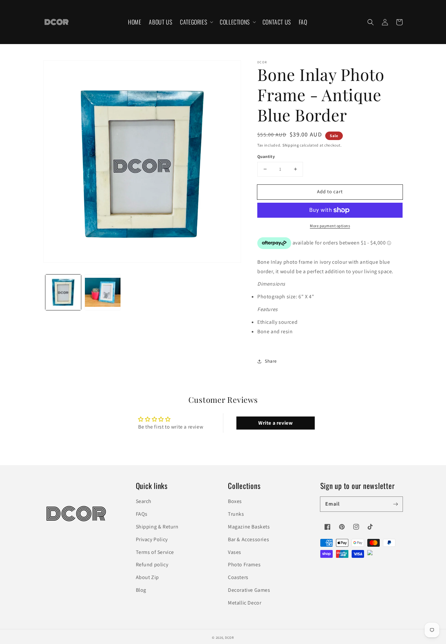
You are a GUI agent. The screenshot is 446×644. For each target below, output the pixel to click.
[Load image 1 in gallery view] (63, 292)
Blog (141, 590)
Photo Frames (244, 564)
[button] (196, 22)
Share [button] (271, 361)
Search (144, 501)
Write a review (275, 422)
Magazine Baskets (249, 526)
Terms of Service (155, 552)
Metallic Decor (244, 602)
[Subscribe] (395, 504)
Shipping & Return (157, 526)
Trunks (236, 513)
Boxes (235, 501)
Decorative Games (249, 590)
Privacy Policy (152, 539)
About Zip (147, 577)
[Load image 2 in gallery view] (103, 292)
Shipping (290, 145)
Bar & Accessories (248, 539)
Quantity (266, 156)
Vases (234, 552)
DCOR (229, 638)
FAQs (142, 513)
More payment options (330, 225)
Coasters (238, 577)
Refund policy (152, 564)
